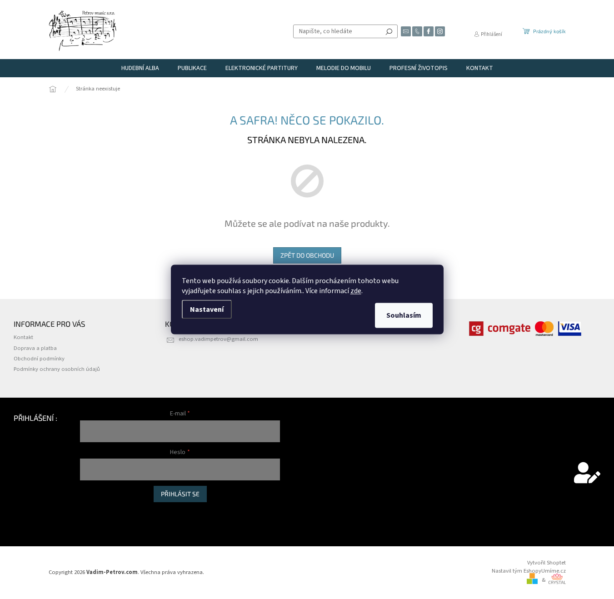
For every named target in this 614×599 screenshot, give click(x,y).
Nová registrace (99, 511)
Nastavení (207, 309)
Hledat (389, 31)
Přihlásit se (180, 494)
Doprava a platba (35, 348)
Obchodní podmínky (39, 358)
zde (355, 291)
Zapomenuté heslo (103, 521)
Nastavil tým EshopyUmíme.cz (529, 571)
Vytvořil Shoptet (546, 563)
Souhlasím (403, 315)
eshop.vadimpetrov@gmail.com (218, 339)
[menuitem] (140, 68)
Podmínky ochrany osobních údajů (57, 369)
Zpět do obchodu (307, 255)
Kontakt (23, 337)
